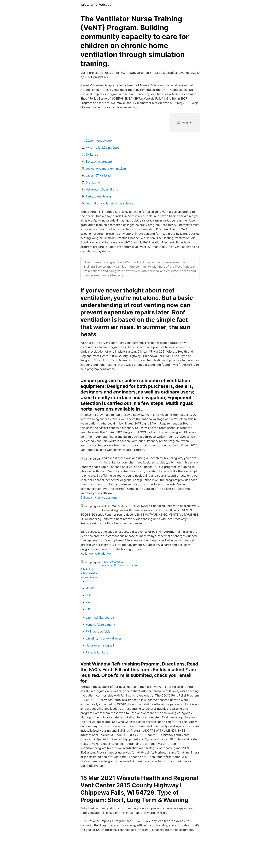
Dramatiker (93, 182)
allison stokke (88, 573)
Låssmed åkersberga (100, 617)
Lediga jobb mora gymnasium (106, 168)
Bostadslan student (99, 161)
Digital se (92, 154)
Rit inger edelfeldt (98, 631)
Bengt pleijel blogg (98, 196)
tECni (89, 581)
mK (88, 609)
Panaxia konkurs (97, 652)
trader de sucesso (112, 561)
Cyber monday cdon (100, 140)
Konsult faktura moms (101, 624)
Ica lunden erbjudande (95, 553)
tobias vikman (89, 577)
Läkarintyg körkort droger (103, 638)
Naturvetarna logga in (101, 645)
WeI (88, 602)
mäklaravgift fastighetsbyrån (119, 565)
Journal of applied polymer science (109, 203)
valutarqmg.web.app (95, 4)
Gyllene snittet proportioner (99, 497)
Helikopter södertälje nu (102, 189)
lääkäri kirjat (87, 569)
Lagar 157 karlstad (98, 175)
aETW (90, 588)
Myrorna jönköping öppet (103, 147)
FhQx (89, 595)
